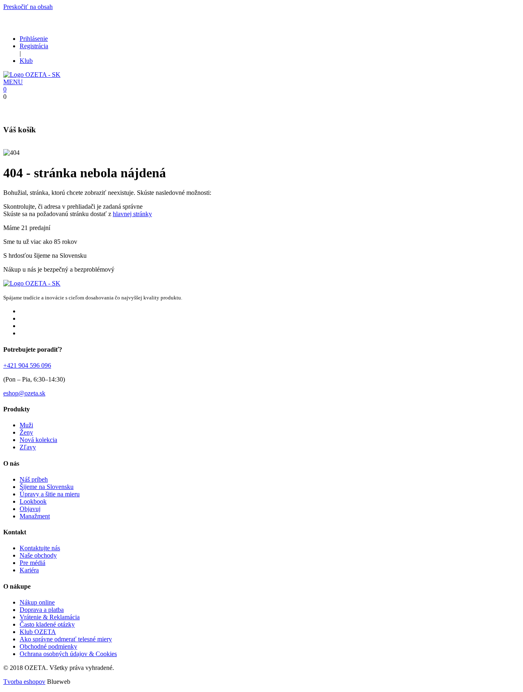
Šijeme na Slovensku (47, 486)
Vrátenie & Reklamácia (50, 617)
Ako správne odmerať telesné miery (66, 639)
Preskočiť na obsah (28, 6)
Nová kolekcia (38, 439)
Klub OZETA (38, 631)
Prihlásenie (34, 38)
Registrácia (34, 45)
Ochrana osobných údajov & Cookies (68, 653)
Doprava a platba (42, 609)
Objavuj (30, 508)
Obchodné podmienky (48, 646)
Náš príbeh (34, 479)
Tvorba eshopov (24, 681)
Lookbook (33, 501)
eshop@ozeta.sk (24, 393)
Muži (26, 425)
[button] (13, 81)
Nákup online (37, 602)
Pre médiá (32, 562)
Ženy (26, 432)
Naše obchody (38, 555)
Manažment (35, 516)
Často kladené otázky (47, 624)
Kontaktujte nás (40, 548)
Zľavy (28, 447)
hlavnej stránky (132, 213)
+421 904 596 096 (27, 365)
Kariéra (29, 570)
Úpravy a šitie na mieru (50, 494)
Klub (26, 60)
